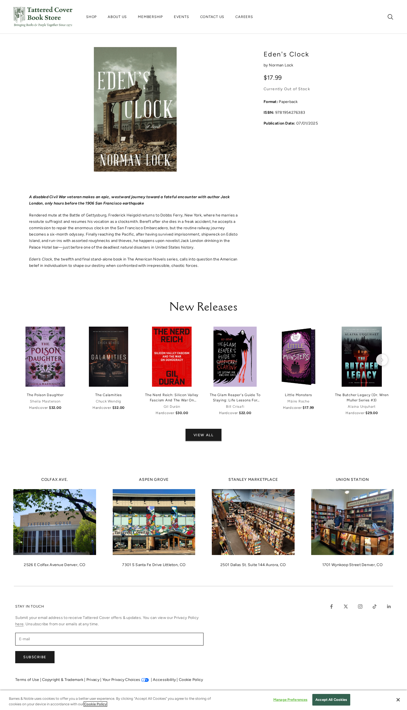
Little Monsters (298, 395)
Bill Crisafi (235, 406)
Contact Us (212, 17)
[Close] (398, 700)
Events (181, 17)
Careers (244, 17)
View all (203, 435)
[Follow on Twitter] (346, 606)
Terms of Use (27, 679)
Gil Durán (172, 406)
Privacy (93, 679)
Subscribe (35, 657)
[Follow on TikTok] (374, 606)
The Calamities (108, 395)
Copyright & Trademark (63, 679)
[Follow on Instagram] (360, 606)
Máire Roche (298, 401)
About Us (117, 17)
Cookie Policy (191, 679)
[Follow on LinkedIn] (389, 606)
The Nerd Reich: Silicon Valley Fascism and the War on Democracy (172, 398)
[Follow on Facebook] (331, 606)
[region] (203, 700)
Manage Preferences (290, 700)
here (19, 624)
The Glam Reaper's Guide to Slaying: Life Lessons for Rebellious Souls (235, 398)
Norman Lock (281, 65)
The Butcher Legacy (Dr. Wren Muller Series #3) (362, 397)
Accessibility (165, 679)
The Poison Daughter (45, 395)
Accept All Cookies (331, 700)
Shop (91, 17)
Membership (150, 17)
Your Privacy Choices (121, 679)
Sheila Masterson (45, 401)
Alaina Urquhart (362, 406)
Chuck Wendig (108, 401)
